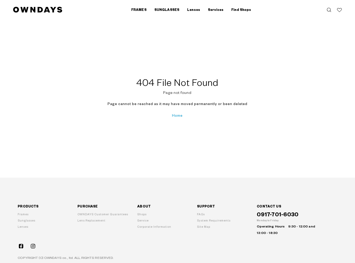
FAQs (201, 214)
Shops (142, 214)
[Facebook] (21, 246)
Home (177, 115)
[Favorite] (339, 10)
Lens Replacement (91, 220)
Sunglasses (26, 220)
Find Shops (241, 9)
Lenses (23, 226)
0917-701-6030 (277, 214)
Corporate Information (154, 226)
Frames (23, 214)
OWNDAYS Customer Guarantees (102, 214)
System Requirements (214, 220)
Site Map (203, 226)
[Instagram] (33, 246)
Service (143, 220)
